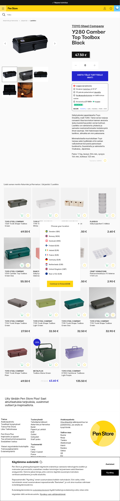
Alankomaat (65, 443)
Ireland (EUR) (54, 250)
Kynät (33, 427)
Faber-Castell (37, 452)
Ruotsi (63, 435)
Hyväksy (110, 472)
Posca (33, 454)
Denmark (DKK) (55, 241)
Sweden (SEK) (54, 232)
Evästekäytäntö (8, 451)
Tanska (63, 440)
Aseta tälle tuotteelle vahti (90, 76)
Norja (62, 437)
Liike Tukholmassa (9, 429)
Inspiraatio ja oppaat (10, 436)
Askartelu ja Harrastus (10, 21)
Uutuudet (35, 437)
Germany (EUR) (55, 260)
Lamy (33, 449)
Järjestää (24, 21)
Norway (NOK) (54, 236)
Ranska (63, 448)
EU (61, 456)
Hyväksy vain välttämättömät (53, 494)
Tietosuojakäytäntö (9, 449)
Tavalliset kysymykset (10, 424)
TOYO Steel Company (88, 26)
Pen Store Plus (7, 434)
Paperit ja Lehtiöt (38, 429)
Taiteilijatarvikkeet (39, 422)
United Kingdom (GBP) (57, 269)
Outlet (33, 434)
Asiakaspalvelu (7, 422)
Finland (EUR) (54, 246)
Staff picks (35, 439)
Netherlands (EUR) (56, 264)
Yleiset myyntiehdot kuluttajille (14, 446)
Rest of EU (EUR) (55, 274)
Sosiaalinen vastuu (9, 441)
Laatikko (33, 21)
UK (61, 453)
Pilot (33, 447)
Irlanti (62, 445)
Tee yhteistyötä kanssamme (13, 439)
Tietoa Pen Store (8, 427)
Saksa (63, 450)
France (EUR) (54, 255)
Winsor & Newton (38, 457)
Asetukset (110, 464)
